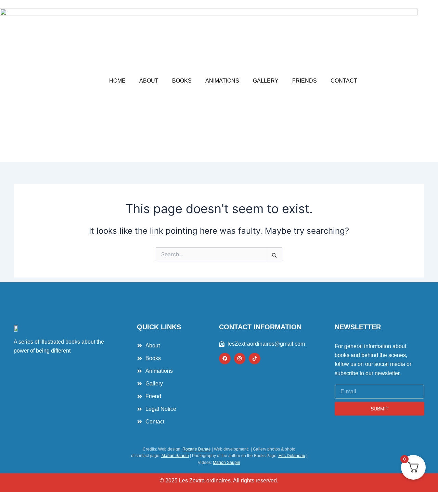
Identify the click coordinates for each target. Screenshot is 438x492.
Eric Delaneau (292, 455)
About (148, 81)
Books (182, 81)
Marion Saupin (175, 455)
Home (117, 81)
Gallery (266, 81)
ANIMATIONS (222, 81)
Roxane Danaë (196, 449)
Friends (304, 81)
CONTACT (344, 81)
